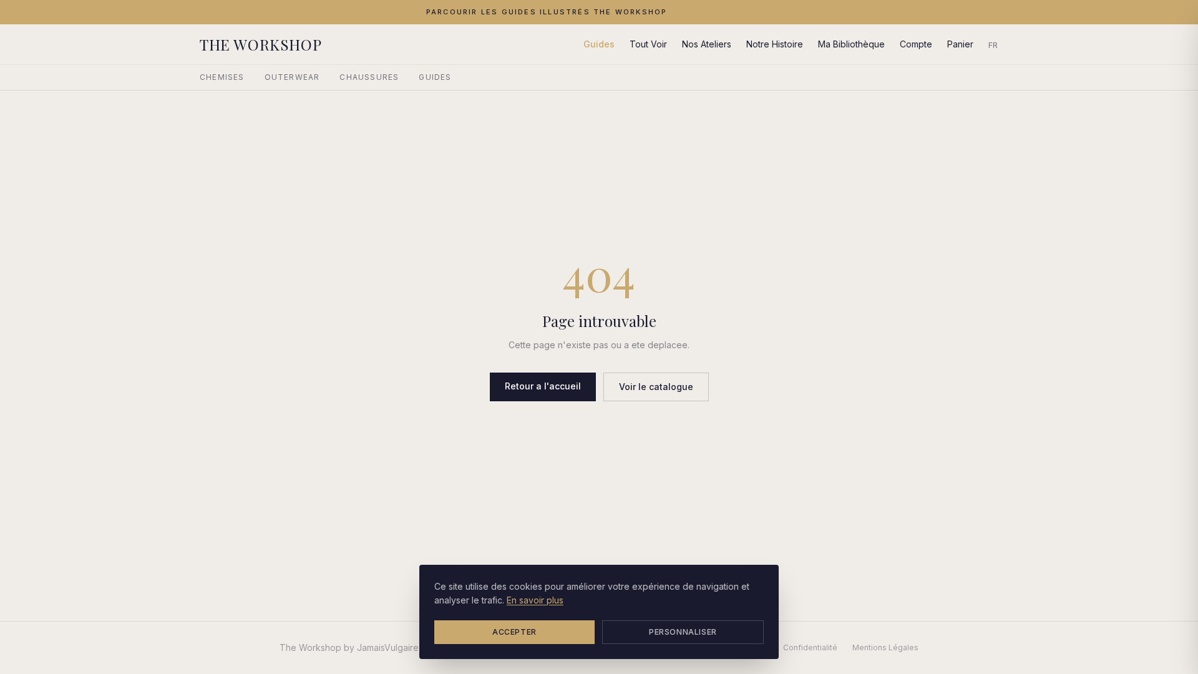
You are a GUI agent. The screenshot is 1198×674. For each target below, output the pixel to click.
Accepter (514, 632)
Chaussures (369, 77)
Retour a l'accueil (543, 386)
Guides (599, 44)
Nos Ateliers (706, 44)
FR (993, 45)
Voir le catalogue (656, 386)
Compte (916, 44)
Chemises (222, 77)
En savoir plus (535, 600)
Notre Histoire (774, 44)
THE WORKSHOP (260, 44)
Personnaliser (683, 632)
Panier (960, 44)
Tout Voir (648, 44)
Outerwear (292, 77)
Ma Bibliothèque (851, 44)
